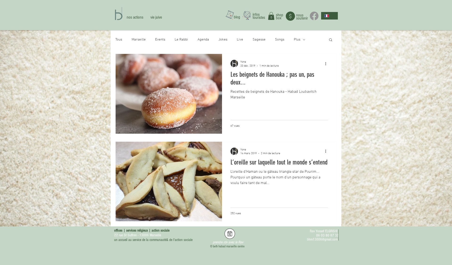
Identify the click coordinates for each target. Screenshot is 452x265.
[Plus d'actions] (327, 63)
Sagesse (259, 39)
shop (279, 14)
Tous (118, 39)
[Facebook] (314, 16)
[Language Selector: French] (329, 16)
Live (240, 39)
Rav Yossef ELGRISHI (323, 231)
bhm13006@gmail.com (322, 239)
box (278, 18)
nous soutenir (302, 17)
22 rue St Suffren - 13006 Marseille (137, 235)
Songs (279, 39)
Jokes (222, 39)
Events (160, 39)
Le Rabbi (181, 39)
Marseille (139, 39)
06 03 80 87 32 (327, 235)
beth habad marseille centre (229, 246)
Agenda (203, 39)
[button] (271, 16)
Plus (297, 39)
